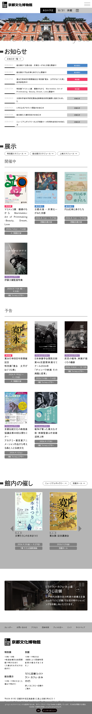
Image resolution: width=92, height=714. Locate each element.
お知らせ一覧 (14, 59)
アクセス (34, 627)
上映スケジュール (68, 153)
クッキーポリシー (49, 710)
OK (38, 710)
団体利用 (45, 627)
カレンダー (9, 627)
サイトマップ (80, 627)
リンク (69, 627)
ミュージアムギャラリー (56, 483)
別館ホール (79, 483)
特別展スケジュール (16, 153)
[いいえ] (88, 707)
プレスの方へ (58, 627)
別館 (27, 652)
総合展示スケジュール (43, 153)
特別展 (8, 652)
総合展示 (9, 676)
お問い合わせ (22, 627)
